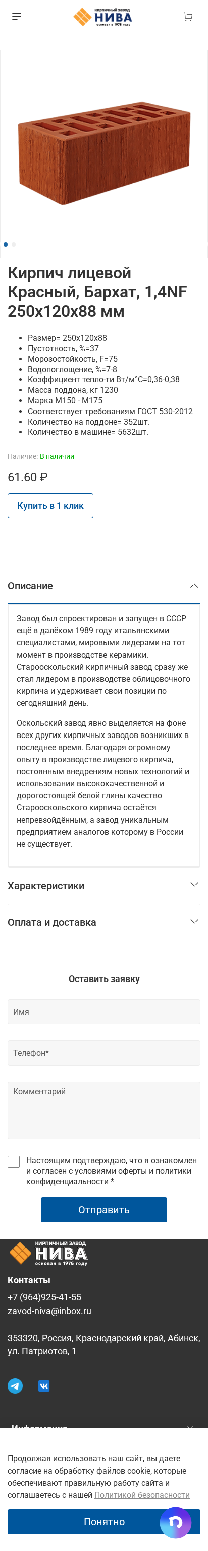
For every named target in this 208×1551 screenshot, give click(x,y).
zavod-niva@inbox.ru (49, 1311)
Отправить (104, 1210)
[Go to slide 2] (14, 244)
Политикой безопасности (142, 1495)
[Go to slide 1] (6, 244)
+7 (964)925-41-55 (44, 1297)
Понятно (104, 1522)
